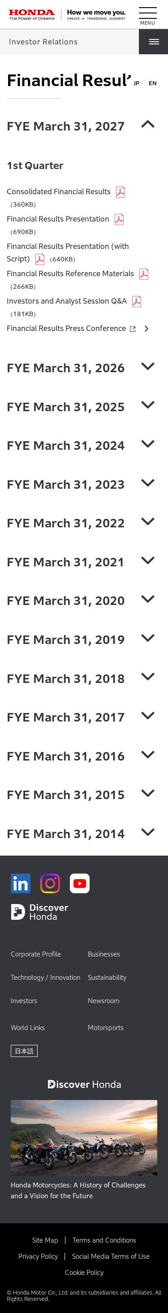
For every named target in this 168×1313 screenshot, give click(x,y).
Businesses (104, 954)
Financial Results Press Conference (66, 328)
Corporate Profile (36, 954)
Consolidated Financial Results (59, 191)
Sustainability (107, 977)
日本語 (24, 1051)
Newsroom (104, 1000)
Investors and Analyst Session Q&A (67, 301)
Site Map (45, 1240)
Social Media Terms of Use (111, 1256)
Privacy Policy (38, 1256)
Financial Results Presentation (58, 219)
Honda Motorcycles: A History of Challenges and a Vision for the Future (78, 1190)
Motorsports (106, 1027)
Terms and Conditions (104, 1240)
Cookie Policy (84, 1272)
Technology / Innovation (45, 977)
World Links (28, 1027)
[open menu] (148, 15)
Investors (24, 1000)
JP (136, 83)
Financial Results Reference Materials (70, 274)
